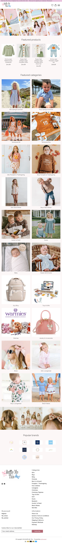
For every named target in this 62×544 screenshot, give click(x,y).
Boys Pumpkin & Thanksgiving (46, 175)
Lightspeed (43, 539)
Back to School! (37, 481)
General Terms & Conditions (40, 516)
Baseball (34, 501)
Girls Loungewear (46, 371)
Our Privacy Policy (37, 518)
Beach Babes (46, 403)
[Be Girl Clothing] (24, 442)
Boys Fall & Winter (46, 207)
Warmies (16, 338)
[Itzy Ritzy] (11, 450)
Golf (33, 496)
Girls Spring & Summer (16, 109)
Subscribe (37, 531)
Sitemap (34, 524)
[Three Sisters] (24, 457)
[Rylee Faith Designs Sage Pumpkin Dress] (23, 50)
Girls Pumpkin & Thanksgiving (16, 175)
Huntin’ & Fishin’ (16, 240)
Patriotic (34, 479)
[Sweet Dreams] (37, 450)
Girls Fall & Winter (16, 207)
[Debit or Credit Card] (31, 541)
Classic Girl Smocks (46, 273)
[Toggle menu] (58, 5)
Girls (33, 472)
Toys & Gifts (46, 305)
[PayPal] (28, 541)
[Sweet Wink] (51, 450)
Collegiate (35, 488)
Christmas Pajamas (37, 492)
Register (4, 513)
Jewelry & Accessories (46, 338)
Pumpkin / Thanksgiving (39, 483)
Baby (16, 273)
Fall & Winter (36, 485)
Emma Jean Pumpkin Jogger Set (53, 60)
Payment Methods (37, 522)
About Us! (35, 513)
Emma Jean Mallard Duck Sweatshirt (8, 60)
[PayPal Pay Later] (33, 541)
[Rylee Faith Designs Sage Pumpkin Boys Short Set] (38, 50)
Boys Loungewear (15, 403)
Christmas (35, 490)
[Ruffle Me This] (7, 5)
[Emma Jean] (37, 442)
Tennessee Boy (46, 142)
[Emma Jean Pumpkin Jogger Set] (53, 50)
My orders (5, 516)
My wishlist (5, 518)
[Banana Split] (11, 442)
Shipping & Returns (38, 520)
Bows (16, 371)
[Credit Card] (25, 541)
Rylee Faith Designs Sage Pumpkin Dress (23, 60)
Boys (33, 475)
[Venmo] (36, 541)
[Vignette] (37, 457)
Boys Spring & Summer (46, 109)
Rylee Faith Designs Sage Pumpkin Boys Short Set (38, 61)
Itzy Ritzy (16, 305)
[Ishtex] (51, 442)
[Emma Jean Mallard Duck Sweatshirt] (8, 50)
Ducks (46, 240)
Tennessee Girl (16, 142)
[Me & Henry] (24, 450)
